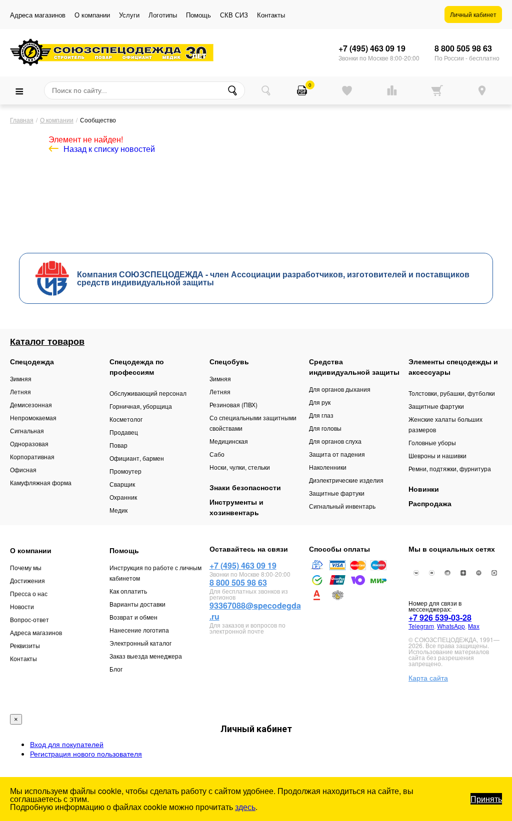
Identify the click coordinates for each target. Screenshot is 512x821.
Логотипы (162, 14)
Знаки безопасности (245, 487)
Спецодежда (32, 361)
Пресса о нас (29, 593)
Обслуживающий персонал (148, 393)
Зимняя (21, 378)
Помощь (198, 14)
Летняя (20, 391)
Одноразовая (29, 443)
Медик (119, 510)
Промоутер (126, 471)
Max (474, 626)
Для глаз (321, 415)
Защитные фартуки (336, 493)
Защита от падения (337, 454)
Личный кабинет (473, 14)
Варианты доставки (138, 604)
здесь (245, 807)
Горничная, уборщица (141, 406)
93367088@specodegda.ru (255, 611)
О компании (92, 14)
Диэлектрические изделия (346, 480)
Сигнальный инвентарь (342, 506)
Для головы (325, 428)
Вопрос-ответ (29, 619)
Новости (22, 606)
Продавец (124, 432)
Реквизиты (25, 645)
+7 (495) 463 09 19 (372, 48)
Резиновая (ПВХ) (234, 404)
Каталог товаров (47, 341)
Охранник (123, 497)
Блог (116, 669)
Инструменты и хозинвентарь (237, 507)
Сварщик (122, 484)
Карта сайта (428, 677)
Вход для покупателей (67, 744)
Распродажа (430, 503)
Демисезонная (31, 404)
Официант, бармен (137, 458)
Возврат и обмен (134, 617)
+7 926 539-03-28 (440, 617)
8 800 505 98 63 (463, 48)
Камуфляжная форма (41, 482)
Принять (486, 799)
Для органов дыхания (339, 389)
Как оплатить (128, 591)
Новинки (423, 489)
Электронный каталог (141, 643)
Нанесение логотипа (139, 630)
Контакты (271, 14)
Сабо (217, 454)
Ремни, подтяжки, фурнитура (449, 468)
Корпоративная (32, 456)
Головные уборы (432, 442)
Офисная (23, 469)
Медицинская (229, 441)
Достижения (27, 580)
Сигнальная (27, 430)
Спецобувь (229, 361)
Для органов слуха (335, 441)
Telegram (421, 626)
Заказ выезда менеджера (146, 656)
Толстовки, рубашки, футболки (451, 393)
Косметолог (126, 419)
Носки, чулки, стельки (240, 467)
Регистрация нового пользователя (86, 754)
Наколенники (327, 467)
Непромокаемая (33, 417)
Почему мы (26, 567)
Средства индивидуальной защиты (354, 366)
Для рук (319, 402)
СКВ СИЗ (234, 14)
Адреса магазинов (38, 14)
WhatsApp (451, 626)
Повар (119, 445)
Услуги (129, 14)
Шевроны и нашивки (437, 455)
